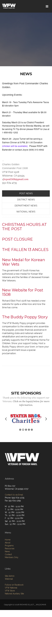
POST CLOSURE (17, 239)
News (7, 551)
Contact (8, 554)
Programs (9, 545)
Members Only (11, 557)
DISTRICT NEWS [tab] (26, 199)
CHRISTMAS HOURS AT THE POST (24, 226)
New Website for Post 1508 (22, 292)
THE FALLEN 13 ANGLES (25, 249)
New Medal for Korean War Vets (23, 261)
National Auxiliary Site (14, 593)
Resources (9, 548)
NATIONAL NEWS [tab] (26, 211)
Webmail (9, 579)
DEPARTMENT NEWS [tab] (26, 205)
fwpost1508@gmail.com (15, 179)
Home (7, 540)
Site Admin (9, 576)
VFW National (11, 588)
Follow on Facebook (14, 585)
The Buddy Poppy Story (25, 317)
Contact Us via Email (14, 495)
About (7, 543)
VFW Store (10, 591)
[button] (6, 419)
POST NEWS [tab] (26, 193)
